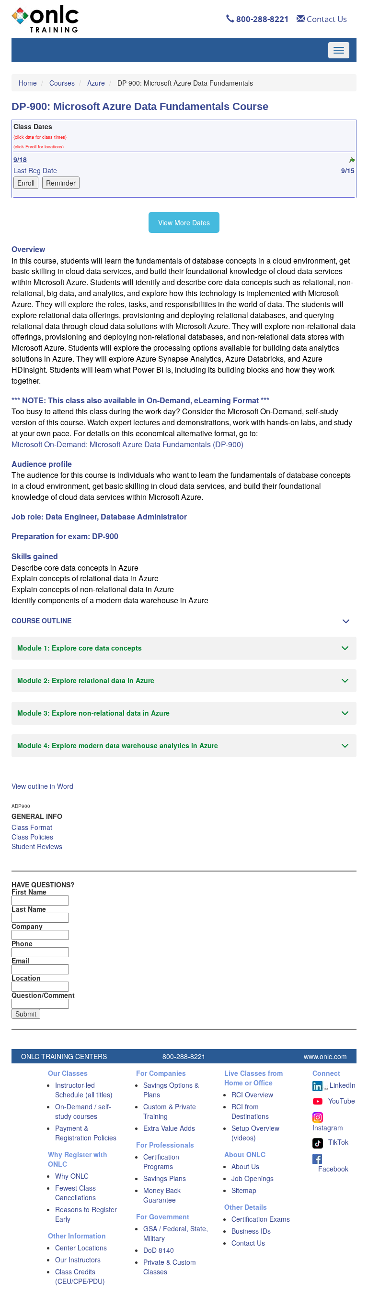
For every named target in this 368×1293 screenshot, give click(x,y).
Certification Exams (260, 1219)
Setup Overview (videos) (255, 1132)
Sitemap (243, 1190)
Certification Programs (161, 1161)
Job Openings (252, 1178)
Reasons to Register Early (86, 1214)
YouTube (341, 1100)
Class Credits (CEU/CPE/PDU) (80, 1276)
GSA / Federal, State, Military (175, 1233)
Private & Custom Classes (169, 1266)
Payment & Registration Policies (85, 1132)
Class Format (32, 827)
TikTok (338, 1142)
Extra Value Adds (169, 1128)
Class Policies (32, 836)
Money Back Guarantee (162, 1195)
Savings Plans (164, 1178)
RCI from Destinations (250, 1111)
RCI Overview (252, 1094)
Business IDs (251, 1231)
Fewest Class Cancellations (75, 1192)
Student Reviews (37, 846)
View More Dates (184, 222)
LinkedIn (342, 1085)
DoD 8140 (158, 1250)
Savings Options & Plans (171, 1089)
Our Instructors (78, 1259)
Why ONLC (72, 1176)
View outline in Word (42, 786)
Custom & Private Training (169, 1111)
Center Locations (81, 1247)
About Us (245, 1166)
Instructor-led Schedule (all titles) (84, 1089)
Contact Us (326, 18)
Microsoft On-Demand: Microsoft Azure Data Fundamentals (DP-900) (127, 444)
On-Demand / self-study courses (83, 1111)
